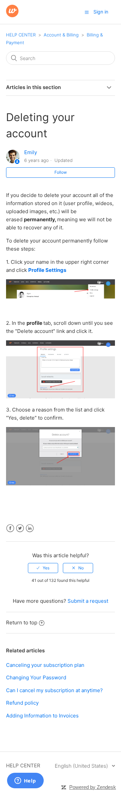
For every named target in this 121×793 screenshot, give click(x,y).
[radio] (43, 568)
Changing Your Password (36, 677)
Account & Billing (61, 34)
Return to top (21, 622)
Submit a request (88, 601)
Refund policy (22, 703)
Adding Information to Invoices (42, 715)
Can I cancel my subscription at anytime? (54, 690)
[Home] (12, 15)
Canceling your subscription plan (45, 665)
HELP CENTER (21, 34)
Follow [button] (60, 172)
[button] (87, 12)
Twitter (20, 528)
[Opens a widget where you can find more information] (25, 781)
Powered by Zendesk (92, 787)
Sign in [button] (100, 12)
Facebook (10, 528)
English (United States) (82, 766)
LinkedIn (30, 528)
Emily (30, 152)
